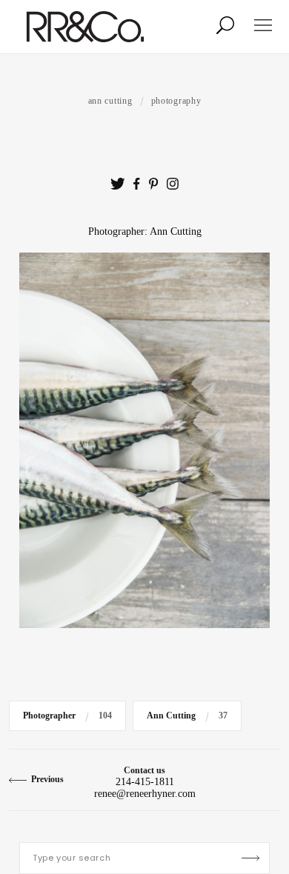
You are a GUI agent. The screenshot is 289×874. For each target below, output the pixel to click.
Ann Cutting (110, 101)
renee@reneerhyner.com (145, 793)
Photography (176, 101)
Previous (47, 779)
